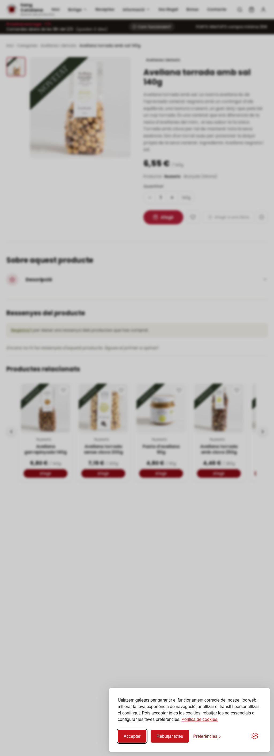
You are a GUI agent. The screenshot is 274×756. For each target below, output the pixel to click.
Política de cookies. (199, 719)
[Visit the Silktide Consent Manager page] (254, 736)
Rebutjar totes (170, 736)
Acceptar (132, 736)
